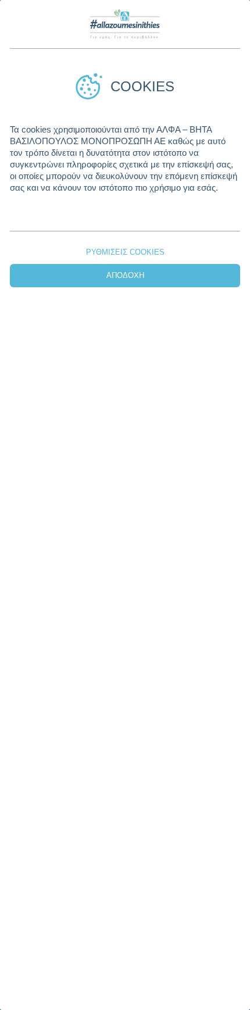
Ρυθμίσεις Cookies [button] (125, 252)
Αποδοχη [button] (125, 275)
